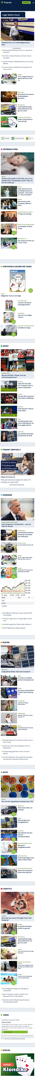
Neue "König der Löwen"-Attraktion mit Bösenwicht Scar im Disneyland (15, 995)
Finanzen (7, 495)
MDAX (4, 603)
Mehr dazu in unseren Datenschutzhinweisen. (15, 1038)
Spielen (6, 1050)
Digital (6, 642)
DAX (3, 600)
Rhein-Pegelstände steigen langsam (14, 628)
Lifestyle (7, 888)
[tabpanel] (17, 33)
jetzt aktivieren (8, 1032)
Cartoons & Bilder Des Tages (17, 266)
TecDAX (4, 606)
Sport (6, 346)
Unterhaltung (10, 149)
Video (6, 1015)
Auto (5, 772)
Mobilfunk (26, 2)
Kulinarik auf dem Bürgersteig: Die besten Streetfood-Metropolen (16, 1001)
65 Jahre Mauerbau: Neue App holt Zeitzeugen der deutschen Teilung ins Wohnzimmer (17, 758)
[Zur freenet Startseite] (6, 2)
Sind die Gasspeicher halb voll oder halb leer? (17, 624)
